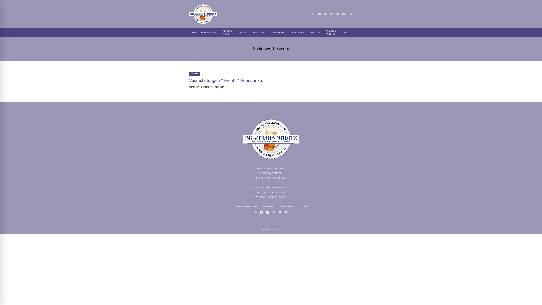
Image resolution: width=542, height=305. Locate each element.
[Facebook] (319, 14)
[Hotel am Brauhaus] (271, 139)
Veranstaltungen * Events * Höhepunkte (226, 80)
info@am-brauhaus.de (271, 192)
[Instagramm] (325, 14)
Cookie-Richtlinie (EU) (288, 207)
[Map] (313, 14)
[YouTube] (343, 14)
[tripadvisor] (331, 14)
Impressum (268, 207)
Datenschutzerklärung (246, 207)
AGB (305, 207)
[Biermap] (337, 14)
